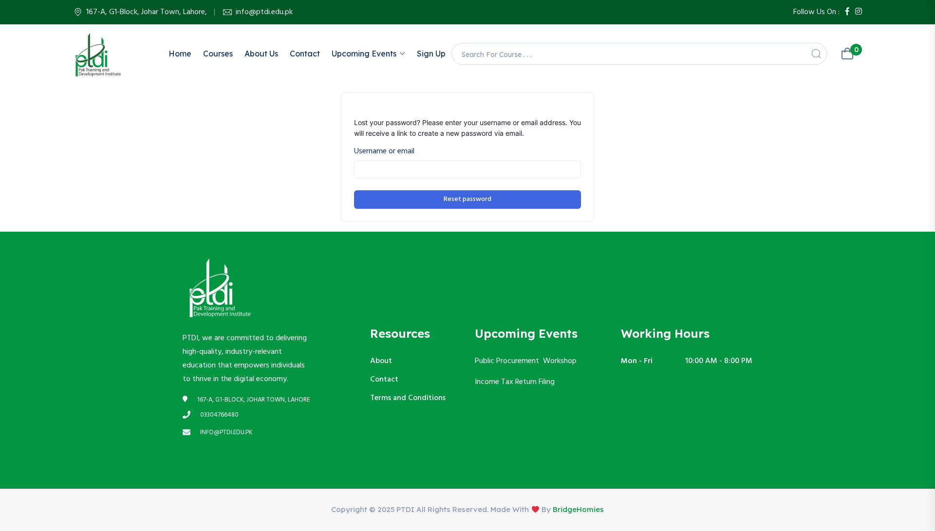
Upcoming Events (364, 53)
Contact (305, 53)
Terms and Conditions (408, 398)
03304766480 (219, 415)
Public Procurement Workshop (526, 361)
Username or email (384, 151)
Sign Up (431, 53)
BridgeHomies (578, 509)
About (381, 361)
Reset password (467, 199)
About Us (261, 53)
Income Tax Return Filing (516, 382)
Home (179, 53)
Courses (218, 53)
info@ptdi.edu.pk (264, 12)
